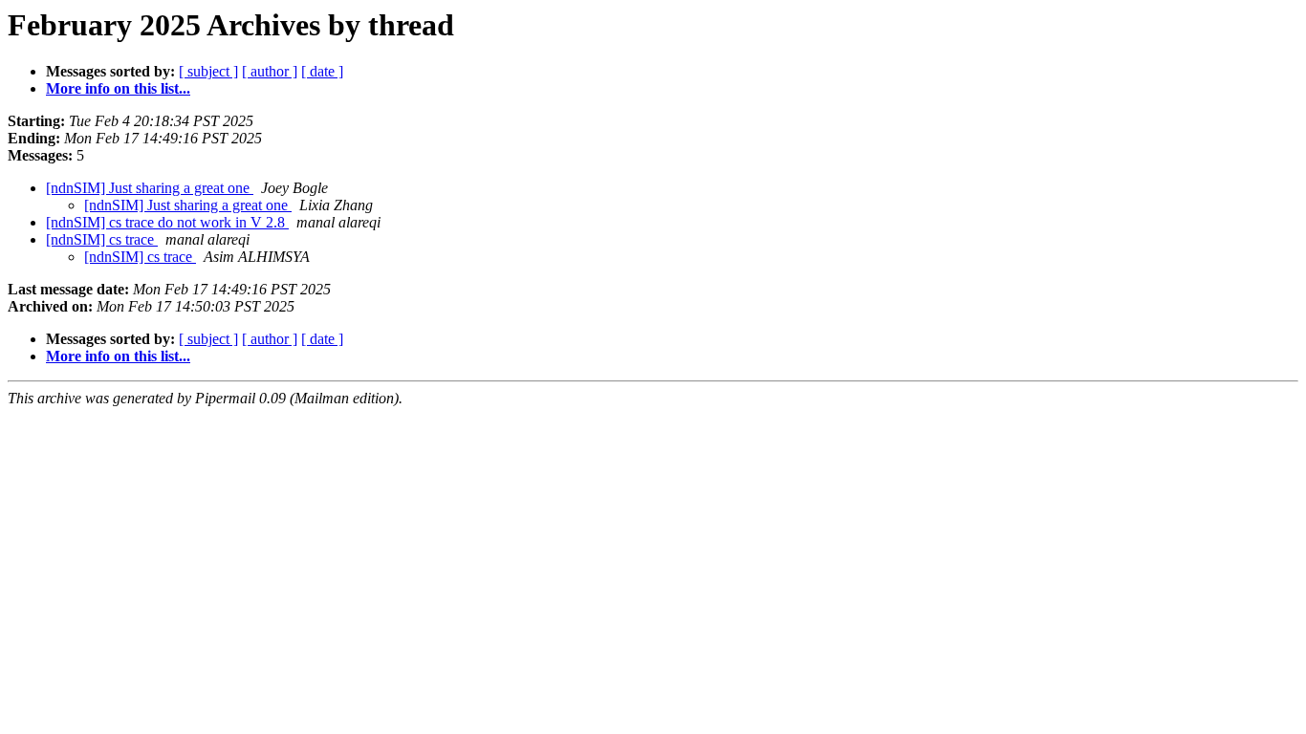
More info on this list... (118, 88)
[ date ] (322, 71)
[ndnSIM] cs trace (102, 239)
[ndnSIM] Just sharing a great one (149, 188)
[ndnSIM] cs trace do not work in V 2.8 (167, 222)
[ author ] (269, 71)
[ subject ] (208, 71)
